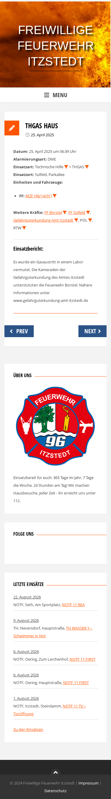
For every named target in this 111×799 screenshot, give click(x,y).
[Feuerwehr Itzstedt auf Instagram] (27, 551)
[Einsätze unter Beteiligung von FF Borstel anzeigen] (65, 212)
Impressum (88, 783)
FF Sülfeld (76, 212)
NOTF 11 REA (73, 604)
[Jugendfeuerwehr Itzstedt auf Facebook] (37, 551)
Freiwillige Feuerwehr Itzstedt (55, 45)
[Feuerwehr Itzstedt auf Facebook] (17, 551)
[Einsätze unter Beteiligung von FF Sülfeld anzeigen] (88, 212)
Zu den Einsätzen (28, 729)
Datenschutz (55, 790)
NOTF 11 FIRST (82, 659)
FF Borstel (53, 212)
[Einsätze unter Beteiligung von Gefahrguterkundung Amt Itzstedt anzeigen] (76, 220)
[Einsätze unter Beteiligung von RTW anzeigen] (24, 228)
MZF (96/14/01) (38, 195)
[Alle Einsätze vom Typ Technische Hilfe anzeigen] (66, 167)
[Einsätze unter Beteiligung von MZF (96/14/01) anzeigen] (55, 196)
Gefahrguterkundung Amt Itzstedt (43, 220)
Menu (60, 95)
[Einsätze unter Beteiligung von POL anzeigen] (90, 220)
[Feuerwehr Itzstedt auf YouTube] (47, 551)
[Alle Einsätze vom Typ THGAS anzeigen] (87, 167)
